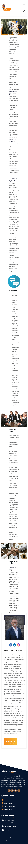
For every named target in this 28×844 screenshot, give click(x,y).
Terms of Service (17, 837)
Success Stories (8, 809)
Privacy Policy (10, 837)
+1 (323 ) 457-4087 (10, 826)
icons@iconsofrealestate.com (14, 830)
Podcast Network (8, 800)
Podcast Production (9, 806)
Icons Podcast (8, 803)
